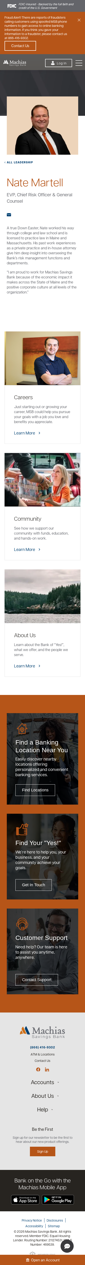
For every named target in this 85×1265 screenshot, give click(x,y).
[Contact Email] (10, 214)
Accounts (42, 1081)
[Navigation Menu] (78, 63)
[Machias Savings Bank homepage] (13, 63)
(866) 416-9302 (42, 1047)
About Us (42, 1095)
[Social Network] (38, 1069)
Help (42, 1109)
